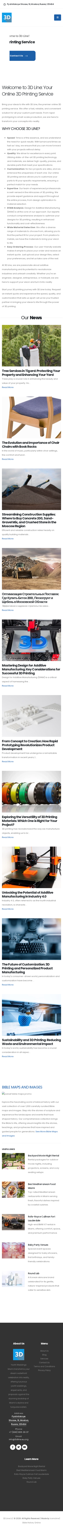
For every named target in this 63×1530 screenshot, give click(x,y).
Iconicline (54, 1518)
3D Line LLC (8, 1518)
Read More (8, 387)
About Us (44, 1351)
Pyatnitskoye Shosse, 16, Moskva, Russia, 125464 (19, 1420)
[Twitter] (18, 1447)
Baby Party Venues (38, 1244)
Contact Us (17, 55)
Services (44, 1358)
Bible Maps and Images (22, 1087)
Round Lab (33, 1273)
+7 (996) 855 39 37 (19, 1432)
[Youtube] (24, 1447)
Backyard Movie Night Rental (43, 1155)
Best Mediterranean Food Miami (31, 1470)
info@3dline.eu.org (18, 1439)
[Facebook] (12, 1447)
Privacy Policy (44, 1370)
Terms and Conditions (44, 1366)
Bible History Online (31, 1522)
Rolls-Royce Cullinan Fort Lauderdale (31, 1474)
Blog (44, 1355)
